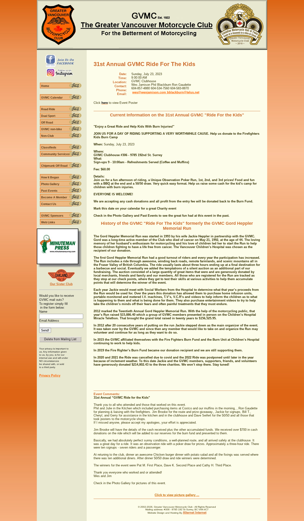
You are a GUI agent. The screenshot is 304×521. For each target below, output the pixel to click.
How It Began (50, 177)
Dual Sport (48, 116)
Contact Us (48, 204)
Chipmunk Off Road (54, 165)
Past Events (49, 190)
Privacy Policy (49, 375)
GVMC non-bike (51, 129)
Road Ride (48, 109)
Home (45, 86)
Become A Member (54, 197)
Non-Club (47, 136)
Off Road (47, 122)
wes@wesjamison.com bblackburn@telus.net (165, 92)
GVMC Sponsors (52, 215)
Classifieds (48, 147)
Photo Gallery (50, 184)
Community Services (55, 154)
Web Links (48, 222)
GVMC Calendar (52, 97)
